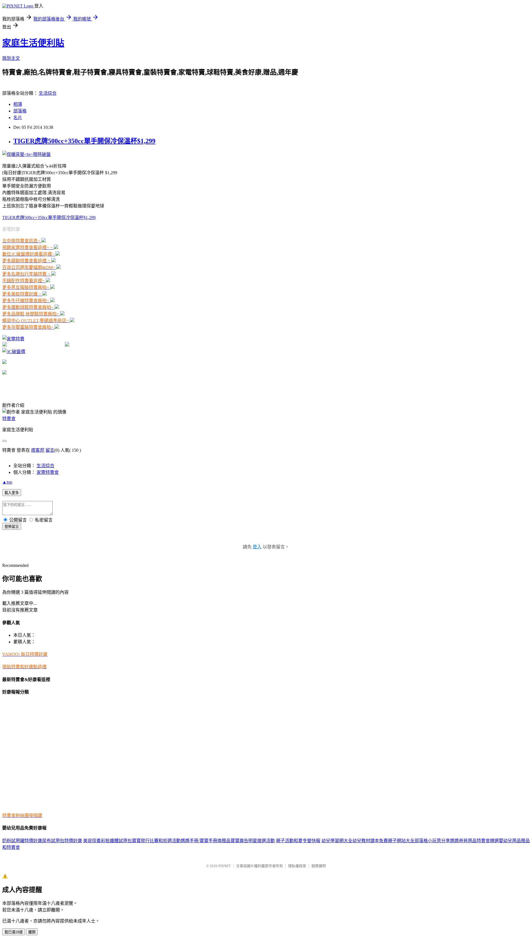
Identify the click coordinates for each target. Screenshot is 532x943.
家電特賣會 (48, 472)
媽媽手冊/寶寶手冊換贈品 (206, 840)
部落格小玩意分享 (432, 840)
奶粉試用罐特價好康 (22, 840)
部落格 (20, 111)
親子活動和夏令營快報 (298, 840)
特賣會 (9, 418)
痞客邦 (37, 450)
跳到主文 (11, 58)
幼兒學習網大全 (336, 840)
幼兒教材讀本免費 (370, 840)
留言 (49, 450)
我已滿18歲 (13, 932)
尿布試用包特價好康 (62, 840)
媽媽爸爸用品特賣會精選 (474, 840)
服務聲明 (318, 866)
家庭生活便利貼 (33, 43)
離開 (31, 932)
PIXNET (224, 866)
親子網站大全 (401, 840)
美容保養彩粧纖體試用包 (107, 840)
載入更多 (11, 493)
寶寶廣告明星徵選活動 (253, 840)
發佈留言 (11, 527)
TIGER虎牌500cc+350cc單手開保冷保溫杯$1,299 (84, 141)
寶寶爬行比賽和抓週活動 (156, 840)
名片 (17, 117)
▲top (7, 482)
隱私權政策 (297, 866)
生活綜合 (48, 93)
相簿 (17, 104)
